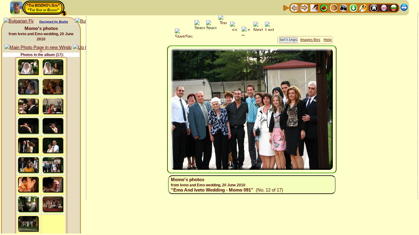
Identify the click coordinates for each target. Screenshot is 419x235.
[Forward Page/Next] (304, 7)
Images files (310, 40)
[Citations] (324, 7)
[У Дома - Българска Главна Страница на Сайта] (393, 7)
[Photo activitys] (343, 7)
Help (328, 40)
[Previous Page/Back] (294, 7)
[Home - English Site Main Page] (383, 7)
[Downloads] (353, 7)
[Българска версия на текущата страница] (18, 21)
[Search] (363, 7)
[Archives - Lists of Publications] (314, 7)
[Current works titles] (333, 7)
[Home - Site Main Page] (374, 7)
